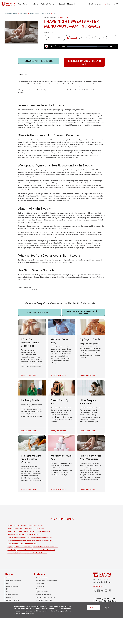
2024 (48, 13)
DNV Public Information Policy (45, 597)
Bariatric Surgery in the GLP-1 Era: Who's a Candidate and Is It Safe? (31, 550)
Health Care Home (11, 13)
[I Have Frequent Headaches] (91, 407)
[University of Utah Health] (8, 4)
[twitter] (94, 591)
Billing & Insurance (94, 4)
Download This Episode (39, 60)
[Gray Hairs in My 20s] (61, 407)
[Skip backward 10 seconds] (52, 46)
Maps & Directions (12, 594)
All (43, 13)
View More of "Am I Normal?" (39, 312)
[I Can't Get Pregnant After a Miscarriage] (32, 348)
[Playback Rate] (115, 46)
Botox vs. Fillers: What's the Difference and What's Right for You (29, 537)
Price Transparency (42, 578)
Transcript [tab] (23, 74)
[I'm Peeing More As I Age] (61, 463)
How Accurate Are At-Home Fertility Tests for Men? (25, 525)
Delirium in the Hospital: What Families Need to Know (25, 528)
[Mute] (59, 46)
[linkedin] (106, 591)
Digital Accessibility (42, 592)
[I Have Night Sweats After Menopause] (91, 463)
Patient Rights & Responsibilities (46, 580)
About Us (9, 578)
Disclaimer (39, 589)
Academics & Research (13, 580)
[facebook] (98, 591)
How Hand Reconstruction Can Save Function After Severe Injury (30, 541)
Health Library (34, 13)
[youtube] (102, 591)
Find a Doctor (23, 4)
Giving (8, 592)
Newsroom (9, 597)
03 (54, 13)
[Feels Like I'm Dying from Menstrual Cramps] (32, 463)
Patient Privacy (41, 583)
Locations (34, 4)
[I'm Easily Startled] (32, 407)
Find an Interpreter (12, 586)
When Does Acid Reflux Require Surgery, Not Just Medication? (28, 531)
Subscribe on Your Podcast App (84, 62)
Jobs (7, 589)
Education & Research (67, 4)
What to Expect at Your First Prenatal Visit (22, 544)
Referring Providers (12, 600)
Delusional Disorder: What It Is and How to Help (24, 534)
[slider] (87, 46)
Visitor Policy (40, 586)
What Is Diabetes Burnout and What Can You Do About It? (27, 553)
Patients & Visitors (47, 4)
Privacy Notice (28, 613)
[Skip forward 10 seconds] (55, 46)
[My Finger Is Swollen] (91, 348)
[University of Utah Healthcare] (105, 575)
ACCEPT (93, 607)
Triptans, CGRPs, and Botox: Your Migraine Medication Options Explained (32, 547)
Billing (8, 583)
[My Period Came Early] (61, 348)
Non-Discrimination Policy (44, 600)
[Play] (47, 46)
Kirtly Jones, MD (72, 38)
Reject (106, 607)
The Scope (23, 13)
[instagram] (110, 591)
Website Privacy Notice (43, 594)
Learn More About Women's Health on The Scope (83, 312)
